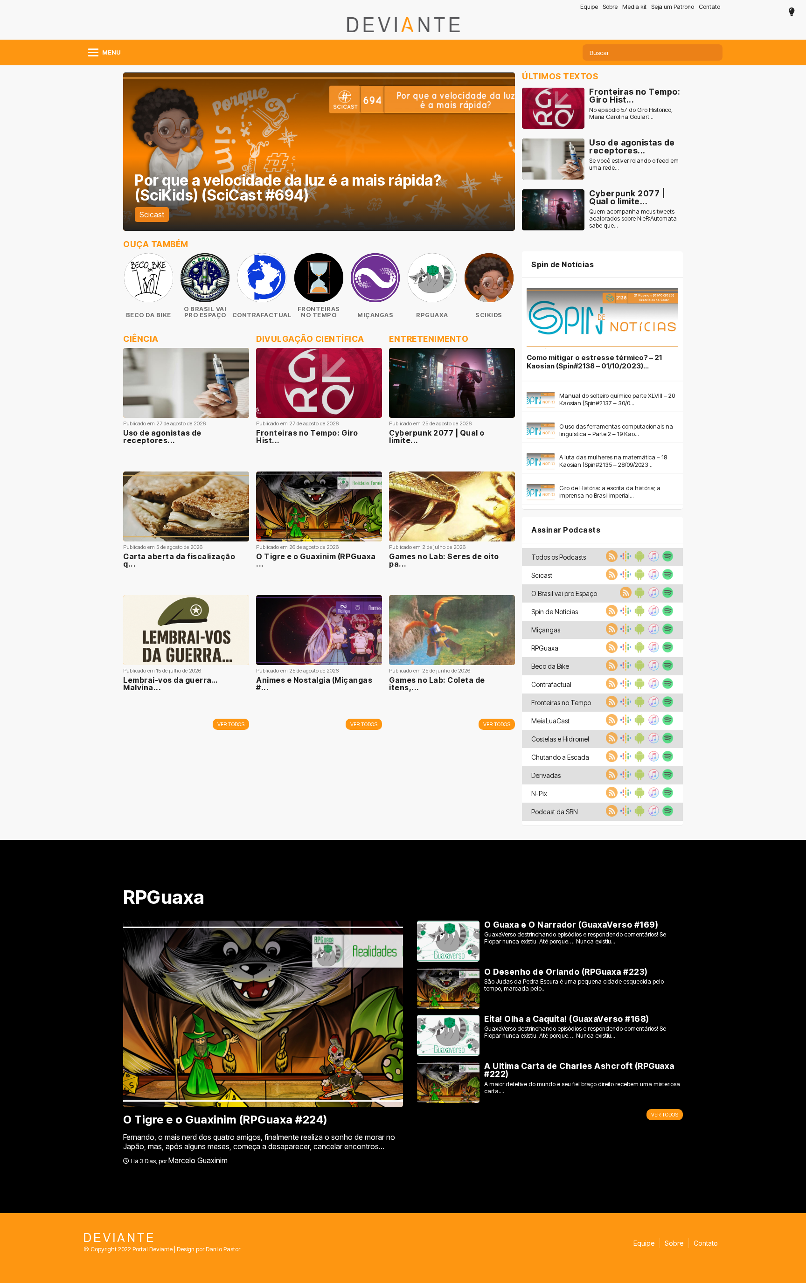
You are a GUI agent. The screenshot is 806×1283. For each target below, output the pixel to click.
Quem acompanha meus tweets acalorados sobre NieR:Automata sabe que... (633, 218)
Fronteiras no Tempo (319, 312)
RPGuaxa (432, 315)
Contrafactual (262, 315)
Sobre (610, 6)
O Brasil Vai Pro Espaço (205, 312)
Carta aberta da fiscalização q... (179, 560)
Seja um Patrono (672, 6)
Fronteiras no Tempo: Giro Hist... (307, 436)
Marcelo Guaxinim (198, 1160)
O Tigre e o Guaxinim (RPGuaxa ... (316, 560)
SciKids (488, 315)
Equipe (589, 6)
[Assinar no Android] (639, 559)
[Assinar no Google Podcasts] (625, 559)
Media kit (634, 6)
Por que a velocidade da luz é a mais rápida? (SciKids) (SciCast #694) (288, 187)
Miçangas (375, 315)
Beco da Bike (148, 315)
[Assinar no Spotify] (667, 559)
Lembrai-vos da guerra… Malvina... (170, 683)
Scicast (151, 214)
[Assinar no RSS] (611, 559)
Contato (709, 6)
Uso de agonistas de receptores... (162, 436)
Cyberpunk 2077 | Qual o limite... (437, 436)
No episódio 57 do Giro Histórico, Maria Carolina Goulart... (631, 113)
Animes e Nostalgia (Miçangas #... (314, 683)
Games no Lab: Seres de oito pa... (444, 560)
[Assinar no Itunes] (653, 559)
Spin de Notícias (562, 264)
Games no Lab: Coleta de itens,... (437, 683)
